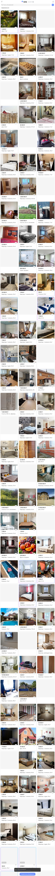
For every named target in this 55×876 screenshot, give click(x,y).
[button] (15, 28)
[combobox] (26, 5)
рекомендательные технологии (23, 870)
